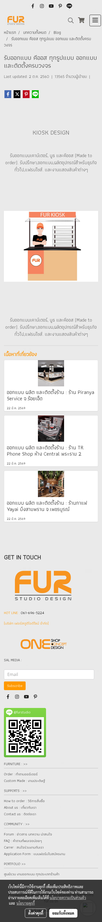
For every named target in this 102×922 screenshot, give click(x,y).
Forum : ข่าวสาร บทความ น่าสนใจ (28, 834)
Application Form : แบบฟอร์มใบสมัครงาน (34, 854)
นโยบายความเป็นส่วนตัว (68, 897)
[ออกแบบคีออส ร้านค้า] (51, 246)
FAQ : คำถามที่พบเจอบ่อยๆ (23, 841)
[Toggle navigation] (95, 20)
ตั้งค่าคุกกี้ (35, 913)
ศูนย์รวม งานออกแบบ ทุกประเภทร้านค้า (31, 874)
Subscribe (14, 686)
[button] (69, 20)
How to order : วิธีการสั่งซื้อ (24, 801)
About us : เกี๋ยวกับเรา (20, 807)
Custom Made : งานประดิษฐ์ (24, 781)
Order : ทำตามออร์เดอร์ (21, 774)
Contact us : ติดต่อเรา (20, 814)
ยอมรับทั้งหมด (63, 913)
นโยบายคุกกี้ (25, 903)
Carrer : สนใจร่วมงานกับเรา (24, 847)
